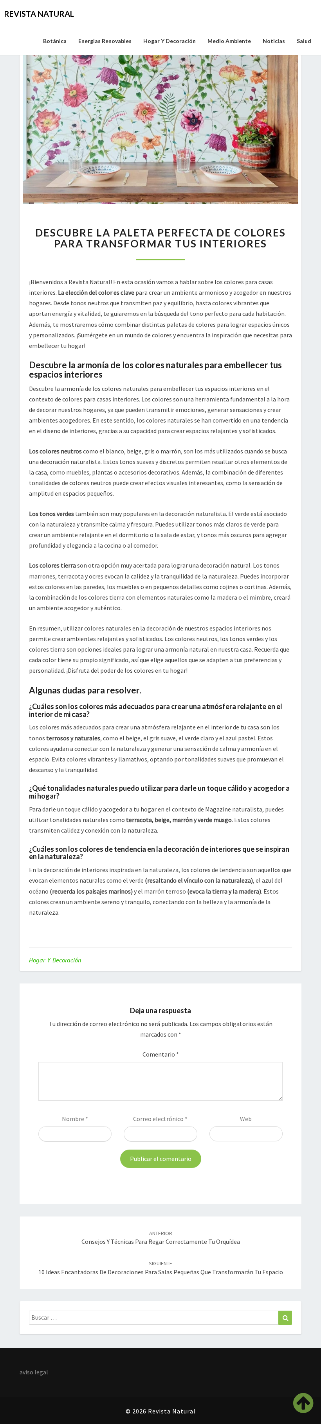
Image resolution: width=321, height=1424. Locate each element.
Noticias (274, 41)
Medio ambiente (229, 41)
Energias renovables (105, 41)
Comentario (160, 1054)
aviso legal (34, 1372)
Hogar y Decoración (169, 41)
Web (246, 1119)
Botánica (55, 41)
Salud (304, 41)
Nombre (75, 1119)
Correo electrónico (160, 1119)
